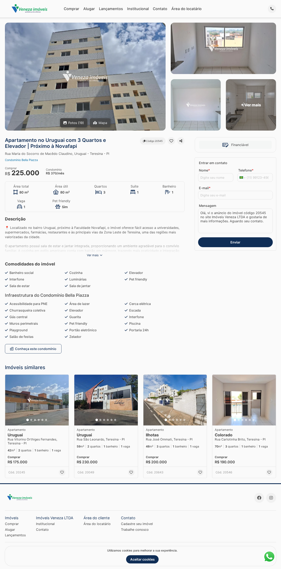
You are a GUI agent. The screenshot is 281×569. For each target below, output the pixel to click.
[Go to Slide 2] (31, 420)
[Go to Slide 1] (27, 420)
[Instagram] (271, 498)
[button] (37, 400)
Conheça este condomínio (35, 349)
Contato (160, 9)
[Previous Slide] (9, 400)
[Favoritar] (171, 141)
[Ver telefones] (272, 9)
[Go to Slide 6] (46, 420)
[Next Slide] (64, 400)
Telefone (245, 170)
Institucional (138, 9)
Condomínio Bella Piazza (21, 160)
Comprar (71, 9)
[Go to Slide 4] (39, 420)
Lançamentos (111, 9)
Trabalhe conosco (135, 529)
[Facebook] (259, 498)
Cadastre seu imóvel (137, 524)
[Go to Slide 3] (35, 420)
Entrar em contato (213, 163)
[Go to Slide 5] (42, 420)
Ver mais (93, 255)
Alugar (89, 9)
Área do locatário (186, 9)
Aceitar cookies (142, 559)
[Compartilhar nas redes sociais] (181, 141)
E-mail (204, 188)
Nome (204, 170)
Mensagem (207, 206)
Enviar (235, 242)
